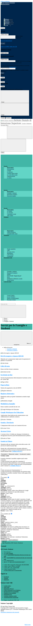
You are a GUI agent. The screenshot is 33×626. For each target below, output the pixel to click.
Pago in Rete (5, 385)
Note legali (6, 587)
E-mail (17, 61)
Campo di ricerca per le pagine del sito (10, 302)
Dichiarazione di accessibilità (11, 591)
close (2, 152)
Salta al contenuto (5, 1)
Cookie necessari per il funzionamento (10, 470)
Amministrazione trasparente (11, 597)
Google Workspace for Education (12, 412)
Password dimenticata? (6, 40)
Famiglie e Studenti (12, 349)
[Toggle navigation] (13, 145)
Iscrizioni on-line (6, 375)
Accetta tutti (25, 454)
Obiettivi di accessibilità (10, 593)
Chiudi (2, 77)
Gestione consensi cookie (10, 596)
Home (5, 318)
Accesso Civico (6, 431)
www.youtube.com (6, 513)
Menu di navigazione (22, 344)
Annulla (3, 118)
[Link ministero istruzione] (8, 2)
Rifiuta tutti (13, 454)
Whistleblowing (8, 594)
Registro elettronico (7, 393)
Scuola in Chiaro (6, 441)
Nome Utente (19, 36)
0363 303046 (9, 553)
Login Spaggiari (12, 67)
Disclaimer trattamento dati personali (10, 612)
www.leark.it (4, 477)
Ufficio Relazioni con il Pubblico (12, 590)
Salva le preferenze (13, 540)
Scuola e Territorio (7, 422)
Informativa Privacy (9, 588)
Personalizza (4, 454)
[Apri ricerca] (19, 132)
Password (18, 37)
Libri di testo (5, 366)
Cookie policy (7, 586)
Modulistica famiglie (8, 404)
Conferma (8, 118)
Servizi (5, 320)
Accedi (2, 28)
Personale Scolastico (12, 350)
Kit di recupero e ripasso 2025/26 (12, 356)
